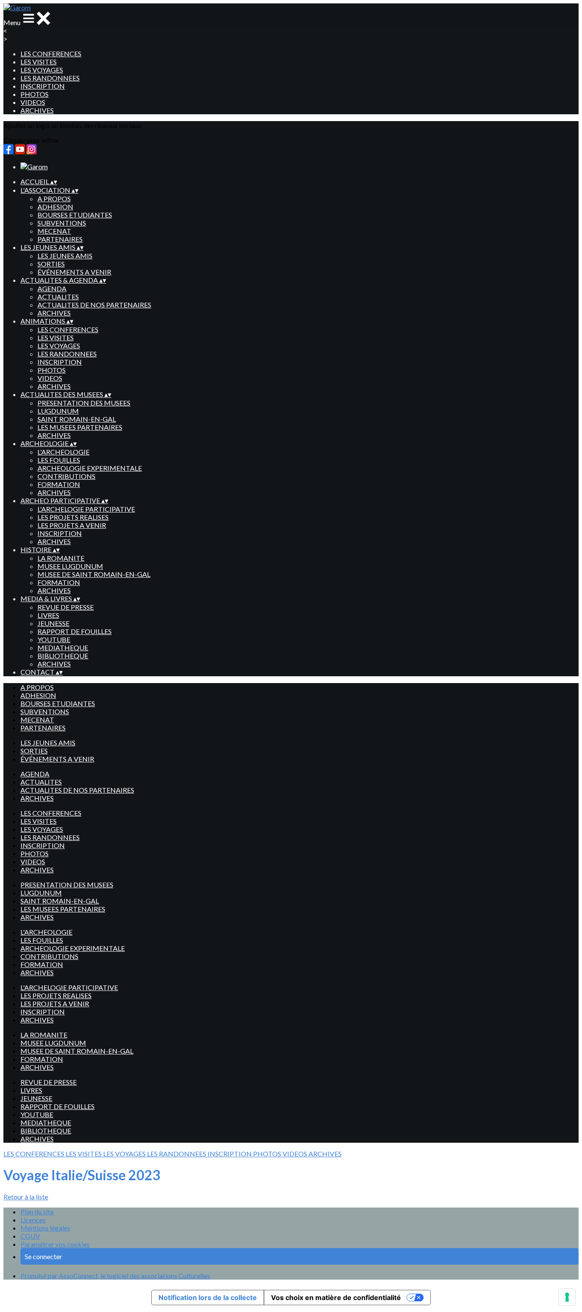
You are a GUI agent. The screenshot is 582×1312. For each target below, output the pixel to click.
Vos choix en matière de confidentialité (336, 1297)
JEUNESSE (53, 623)
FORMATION (58, 484)
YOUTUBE (53, 639)
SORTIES (51, 264)
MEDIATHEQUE (62, 647)
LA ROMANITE (60, 558)
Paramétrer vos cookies (55, 1244)
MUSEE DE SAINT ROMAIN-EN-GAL (93, 574)
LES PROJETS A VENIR (71, 525)
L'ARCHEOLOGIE (63, 452)
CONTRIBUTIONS (66, 476)
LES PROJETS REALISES (73, 517)
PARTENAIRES (60, 239)
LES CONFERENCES (50, 53)
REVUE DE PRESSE (65, 607)
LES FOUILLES (58, 460)
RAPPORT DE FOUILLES (74, 631)
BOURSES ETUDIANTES (74, 215)
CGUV (30, 1236)
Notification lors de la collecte (207, 1297)
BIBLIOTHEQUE (62, 656)
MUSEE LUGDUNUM (70, 566)
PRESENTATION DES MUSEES (83, 403)
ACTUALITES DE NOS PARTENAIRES (94, 305)
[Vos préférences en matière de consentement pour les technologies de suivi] (567, 1297)
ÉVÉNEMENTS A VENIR (74, 272)
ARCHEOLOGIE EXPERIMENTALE (89, 468)
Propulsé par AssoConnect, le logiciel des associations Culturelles (115, 1275)
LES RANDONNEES (50, 78)
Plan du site (37, 1212)
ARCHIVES (37, 110)
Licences (33, 1220)
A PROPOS (54, 198)
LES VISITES (38, 62)
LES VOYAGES (41, 70)
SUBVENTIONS (61, 223)
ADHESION (55, 207)
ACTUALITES (58, 297)
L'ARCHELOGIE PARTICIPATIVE (86, 509)
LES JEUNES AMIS (64, 256)
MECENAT (54, 231)
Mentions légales (45, 1228)
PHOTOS (34, 94)
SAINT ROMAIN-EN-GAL (76, 419)
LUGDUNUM (58, 411)
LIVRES (48, 615)
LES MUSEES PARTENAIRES (79, 427)
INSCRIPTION (42, 86)
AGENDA (51, 288)
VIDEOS (32, 102)
